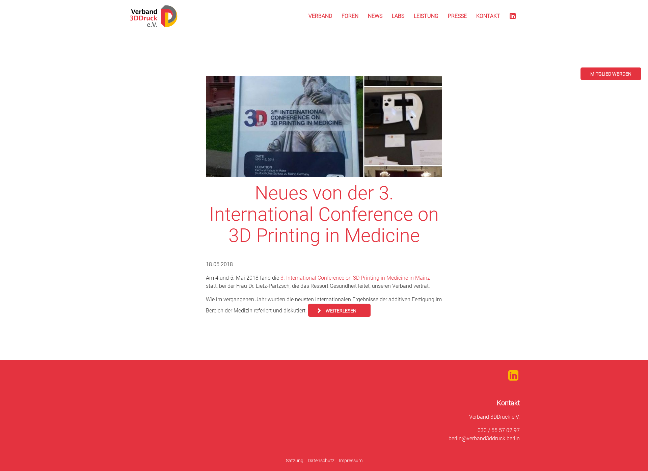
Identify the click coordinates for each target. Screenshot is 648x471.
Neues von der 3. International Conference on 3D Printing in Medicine (324, 214)
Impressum (350, 460)
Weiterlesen (341, 310)
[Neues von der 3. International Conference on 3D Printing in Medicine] (324, 126)
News (375, 16)
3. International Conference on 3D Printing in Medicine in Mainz (355, 278)
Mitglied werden (610, 74)
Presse (457, 16)
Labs (398, 16)
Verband (320, 16)
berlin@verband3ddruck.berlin (484, 438)
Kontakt (488, 16)
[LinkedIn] (513, 16)
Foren (350, 16)
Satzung (294, 460)
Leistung (426, 16)
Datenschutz (321, 460)
